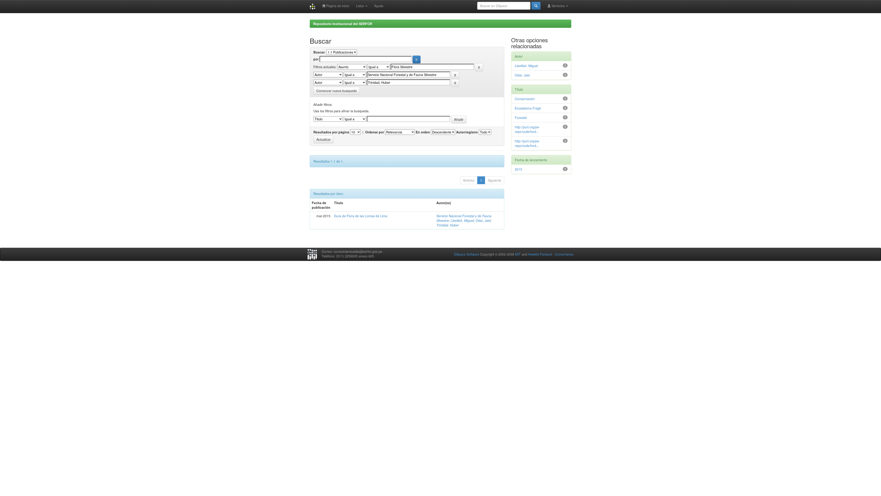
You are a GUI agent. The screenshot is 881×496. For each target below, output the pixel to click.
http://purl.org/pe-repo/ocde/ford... (527, 129)
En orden (423, 132)
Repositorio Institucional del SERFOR (342, 23)
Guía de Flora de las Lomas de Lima (360, 216)
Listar (360, 5)
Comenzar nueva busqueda (336, 90)
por (316, 59)
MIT (518, 254)
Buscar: (319, 52)
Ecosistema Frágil (528, 108)
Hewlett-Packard (540, 254)
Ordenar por (374, 132)
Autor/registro (467, 132)
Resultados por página (331, 132)
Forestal (521, 117)
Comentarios (564, 254)
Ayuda (378, 5)
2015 (518, 169)
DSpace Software (466, 254)
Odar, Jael (483, 220)
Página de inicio (337, 5)
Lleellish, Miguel (462, 220)
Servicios (558, 5)
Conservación (525, 98)
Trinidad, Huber (447, 225)
